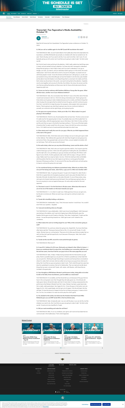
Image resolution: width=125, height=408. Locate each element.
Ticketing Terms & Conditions (67, 370)
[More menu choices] (38, 13)
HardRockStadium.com (51, 370)
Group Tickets (67, 383)
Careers (38, 370)
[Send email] (84, 37)
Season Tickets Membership (67, 375)
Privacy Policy (46, 406)
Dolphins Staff (44, 36)
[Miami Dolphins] (62, 398)
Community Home (84, 370)
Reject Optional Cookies (96, 404)
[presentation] (102, 348)
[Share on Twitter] (81, 37)
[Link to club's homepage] (3, 13)
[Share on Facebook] (79, 37)
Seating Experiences (67, 379)
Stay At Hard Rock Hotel (51, 383)
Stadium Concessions (51, 379)
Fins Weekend (83, 377)
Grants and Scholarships (84, 381)
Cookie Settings (85, 404)
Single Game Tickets (67, 377)
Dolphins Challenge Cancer (84, 375)
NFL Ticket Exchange (67, 385)
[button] (61, 347)
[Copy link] (87, 37)
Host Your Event (51, 375)
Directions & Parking (51, 381)
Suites (67, 381)
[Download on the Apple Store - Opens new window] (58, 392)
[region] (62, 404)
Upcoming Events (51, 377)
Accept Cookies (106, 404)
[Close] (122, 404)
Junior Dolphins (84, 379)
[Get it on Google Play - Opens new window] (66, 392)
